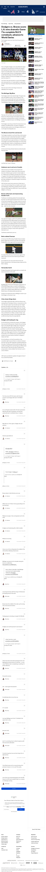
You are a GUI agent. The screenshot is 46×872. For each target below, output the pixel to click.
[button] (2, 7)
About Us (18, 836)
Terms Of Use (34, 836)
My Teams (33, 851)
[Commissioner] (29, 862)
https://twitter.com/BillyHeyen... (9, 564)
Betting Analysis (4, 841)
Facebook (18, 853)
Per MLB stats (4, 284)
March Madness (4, 842)
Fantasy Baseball (17, 23)
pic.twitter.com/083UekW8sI (12, 641)
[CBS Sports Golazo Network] (31, 860)
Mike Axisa (7, 402)
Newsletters (33, 850)
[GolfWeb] (23, 865)
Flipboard (18, 857)
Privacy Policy (34, 838)
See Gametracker (42, 12)
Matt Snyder (7, 43)
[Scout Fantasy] (40, 862)
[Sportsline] (14, 862)
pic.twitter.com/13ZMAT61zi (11, 574)
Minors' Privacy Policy (35, 839)
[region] (36, 30)
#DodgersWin (8, 448)
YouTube (18, 848)
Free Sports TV (4, 839)
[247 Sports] (6, 862)
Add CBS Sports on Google (18, 46)
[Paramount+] (22, 862)
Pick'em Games (4, 836)
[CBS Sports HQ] (21, 860)
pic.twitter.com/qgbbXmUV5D (12, 453)
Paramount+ (18, 841)
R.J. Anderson (7, 428)
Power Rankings (4, 23)
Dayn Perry (7, 584)
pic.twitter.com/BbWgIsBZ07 (12, 376)
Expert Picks (11, 23)
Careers (17, 838)
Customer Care (4, 850)
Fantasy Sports (4, 838)
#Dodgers (11, 451)
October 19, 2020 (8, 380)
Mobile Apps (4, 844)
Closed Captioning (35, 841)
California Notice (34, 843)
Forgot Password (34, 853)
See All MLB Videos (36, 829)
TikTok (17, 850)
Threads (17, 856)
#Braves (15, 472)
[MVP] (35, 862)
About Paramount (19, 839)
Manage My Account (35, 848)
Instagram (18, 851)
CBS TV (17, 842)
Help (2, 848)
